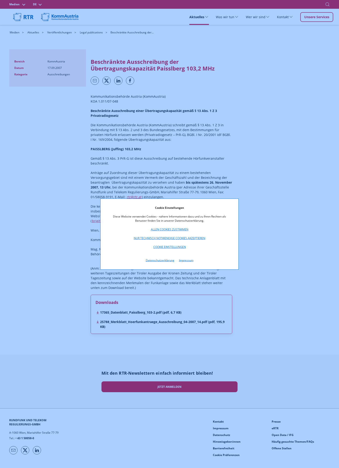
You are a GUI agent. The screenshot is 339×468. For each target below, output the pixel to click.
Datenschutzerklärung (160, 260)
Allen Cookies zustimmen (169, 229)
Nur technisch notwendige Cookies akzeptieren (169, 238)
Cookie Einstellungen (169, 247)
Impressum (186, 260)
